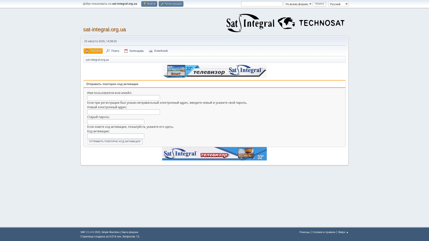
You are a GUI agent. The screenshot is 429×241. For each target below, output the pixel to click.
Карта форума (130, 232)
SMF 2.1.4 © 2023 (90, 232)
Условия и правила (324, 232)
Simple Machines (110, 232)
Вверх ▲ (343, 232)
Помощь (304, 232)
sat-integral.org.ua (104, 29)
